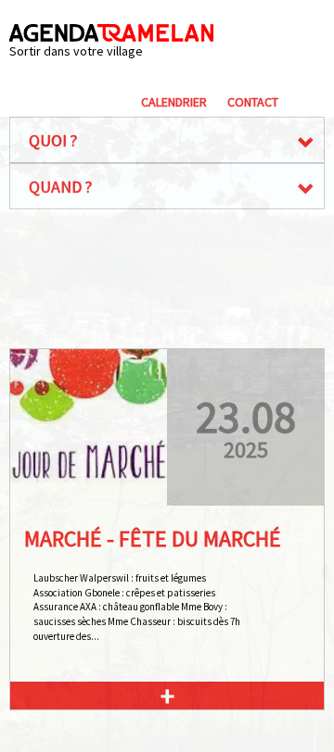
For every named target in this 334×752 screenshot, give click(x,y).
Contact (252, 102)
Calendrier (174, 102)
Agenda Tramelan (111, 33)
